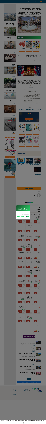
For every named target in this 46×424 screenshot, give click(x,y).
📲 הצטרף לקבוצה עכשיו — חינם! (23, 216)
